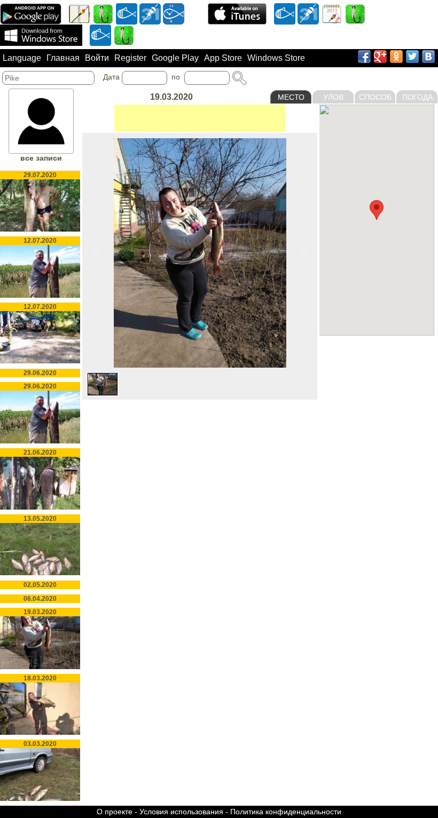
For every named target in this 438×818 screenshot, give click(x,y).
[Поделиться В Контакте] (428, 56)
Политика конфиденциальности (285, 811)
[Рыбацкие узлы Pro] (103, 13)
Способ (375, 97)
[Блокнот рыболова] (79, 13)
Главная (63, 57)
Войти (97, 57)
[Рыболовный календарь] (331, 13)
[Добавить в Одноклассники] (396, 56)
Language (22, 57)
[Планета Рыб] (126, 13)
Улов (333, 97)
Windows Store (276, 57)
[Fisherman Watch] (173, 13)
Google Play (175, 57)
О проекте (114, 811)
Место (291, 97)
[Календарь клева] (150, 13)
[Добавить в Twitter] (412, 56)
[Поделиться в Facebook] (364, 56)
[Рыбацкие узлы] (355, 13)
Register (130, 57)
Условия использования (181, 811)
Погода (417, 97)
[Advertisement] (199, 118)
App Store (223, 57)
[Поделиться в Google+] (380, 56)
